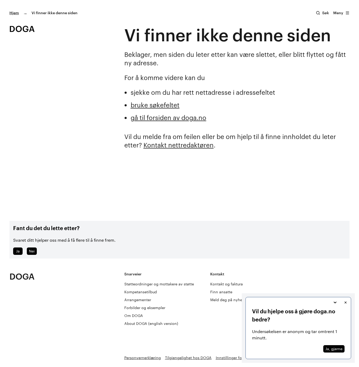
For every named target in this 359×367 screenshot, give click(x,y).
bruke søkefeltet (155, 105)
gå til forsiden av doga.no (168, 117)
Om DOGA (133, 315)
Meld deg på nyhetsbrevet (233, 299)
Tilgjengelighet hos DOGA (188, 357)
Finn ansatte (221, 292)
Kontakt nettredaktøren (178, 145)
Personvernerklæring (142, 357)
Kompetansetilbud (140, 292)
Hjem (14, 13)
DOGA (22, 276)
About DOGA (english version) (151, 323)
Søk (325, 13)
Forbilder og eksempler (144, 307)
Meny (338, 13)
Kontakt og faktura (226, 284)
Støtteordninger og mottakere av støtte (159, 284)
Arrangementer (137, 299)
